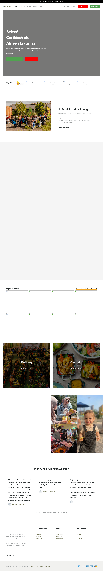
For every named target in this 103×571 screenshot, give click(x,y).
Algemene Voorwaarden (36, 566)
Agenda (38, 534)
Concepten (59, 538)
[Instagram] (7, 555)
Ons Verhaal (59, 534)
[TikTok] (13, 555)
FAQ (78, 536)
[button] (83, 6)
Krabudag (39, 538)
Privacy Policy (48, 566)
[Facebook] (10, 555)
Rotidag (38, 536)
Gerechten (59, 536)
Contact (79, 538)
